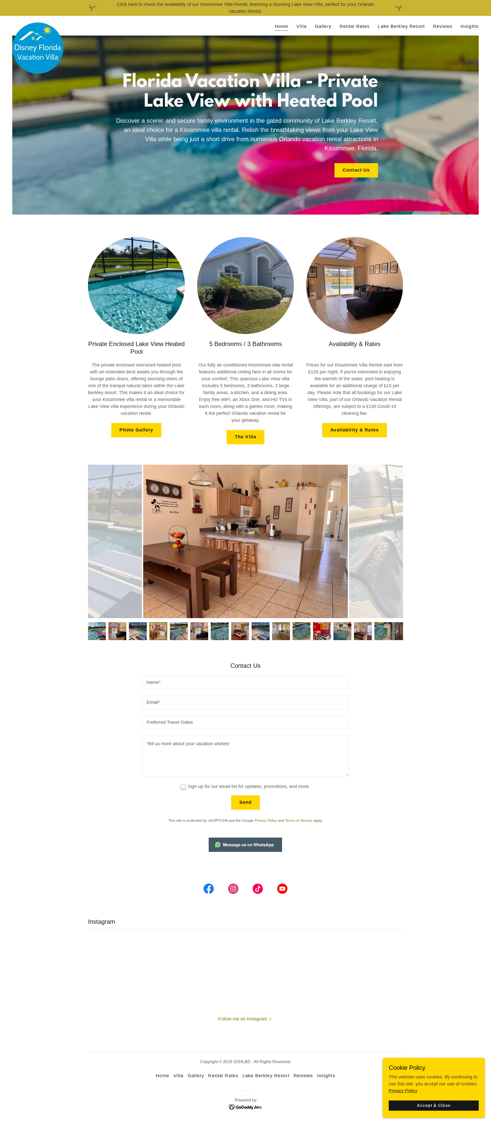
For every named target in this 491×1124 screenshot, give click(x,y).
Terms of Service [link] (298, 820)
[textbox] (245, 682)
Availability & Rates (354, 429)
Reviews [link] (442, 26)
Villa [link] (301, 26)
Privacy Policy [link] (266, 820)
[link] (37, 25)
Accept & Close (434, 1105)
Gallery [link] (323, 26)
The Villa (245, 436)
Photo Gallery (136, 429)
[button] (245, 1019)
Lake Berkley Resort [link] (401, 26)
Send (245, 802)
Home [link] (281, 26)
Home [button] (162, 1075)
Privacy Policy (403, 1090)
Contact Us (356, 170)
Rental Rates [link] (355, 26)
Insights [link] (470, 26)
